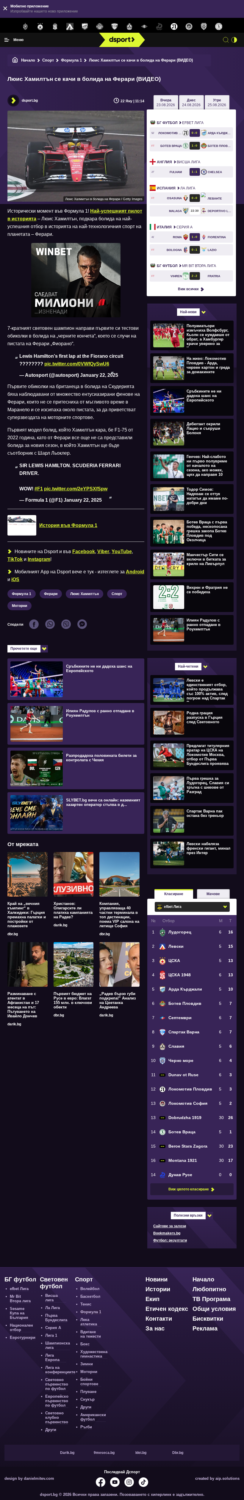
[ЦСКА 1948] (55, 27)
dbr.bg (12, 934)
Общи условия (214, 1309)
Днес (191, 102)
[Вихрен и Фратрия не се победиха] (191, 597)
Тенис (85, 1304)
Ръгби (86, 1427)
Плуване (88, 1391)
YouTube (122, 551)
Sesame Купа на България (19, 1313)
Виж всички (188, 289)
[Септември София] (144, 26)
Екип (152, 1299)
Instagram (39, 559)
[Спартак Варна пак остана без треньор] (191, 820)
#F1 (39, 488)
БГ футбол (20, 1279)
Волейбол (89, 1288)
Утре (217, 102)
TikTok (15, 559)
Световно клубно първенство (56, 1417)
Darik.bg (67, 1453)
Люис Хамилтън (84, 594)
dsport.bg (30, 100)
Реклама (205, 1328)
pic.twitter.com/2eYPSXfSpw (75, 488)
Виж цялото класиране (188, 1189)
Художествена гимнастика (93, 1354)
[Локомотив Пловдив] (174, 27)
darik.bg (60, 925)
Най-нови (188, 312)
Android (135, 571)
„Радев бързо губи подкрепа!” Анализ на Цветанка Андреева (117, 1000)
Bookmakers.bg (166, 1233)
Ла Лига (176, 188)
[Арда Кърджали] (84, 27)
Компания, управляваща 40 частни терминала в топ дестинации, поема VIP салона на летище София (119, 914)
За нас (155, 1328)
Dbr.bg (177, 1453)
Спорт (48, 60)
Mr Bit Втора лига (186, 266)
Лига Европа (52, 1357)
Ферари (50, 594)
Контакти (159, 1318)
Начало (28, 60)
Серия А (175, 227)
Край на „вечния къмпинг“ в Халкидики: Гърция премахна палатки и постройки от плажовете (26, 914)
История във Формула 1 (68, 525)
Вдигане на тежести (90, 1334)
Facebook (83, 551)
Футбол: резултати (170, 1240)
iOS (15, 579)
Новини (157, 1279)
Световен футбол (54, 1282)
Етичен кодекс (167, 1309)
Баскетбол (90, 1296)
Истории (158, 1289)
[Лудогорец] (25, 27)
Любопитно (209, 1289)
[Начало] (15, 60)
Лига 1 (51, 1335)
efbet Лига (180, 123)
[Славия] (129, 27)
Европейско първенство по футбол (56, 1401)
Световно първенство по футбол (56, 1384)
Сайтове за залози (169, 1226)
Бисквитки (208, 1318)
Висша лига (178, 162)
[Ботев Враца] (218, 27)
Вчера (166, 102)
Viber (103, 551)
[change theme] (234, 40)
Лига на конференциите (60, 1369)
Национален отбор (21, 1327)
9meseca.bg (104, 1453)
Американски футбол (93, 1417)
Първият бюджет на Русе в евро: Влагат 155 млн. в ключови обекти (73, 1000)
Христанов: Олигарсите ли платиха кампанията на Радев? (73, 910)
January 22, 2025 (99, 375)
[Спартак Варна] (114, 27)
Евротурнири (22, 1337)
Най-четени (188, 666)
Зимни (86, 1364)
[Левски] (69, 27)
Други (50, 1429)
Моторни (19, 606)
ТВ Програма (211, 1299)
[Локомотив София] (189, 27)
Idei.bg (140, 1453)
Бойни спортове (89, 1381)
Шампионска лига (57, 1345)
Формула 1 (71, 60)
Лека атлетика (88, 1321)
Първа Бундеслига (56, 1317)
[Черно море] (203, 27)
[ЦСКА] (40, 27)
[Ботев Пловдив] (99, 27)
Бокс (85, 1344)
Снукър (87, 1399)
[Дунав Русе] (159, 27)
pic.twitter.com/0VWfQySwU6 (76, 363)
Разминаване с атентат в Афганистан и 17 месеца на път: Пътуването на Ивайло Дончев (23, 1004)
